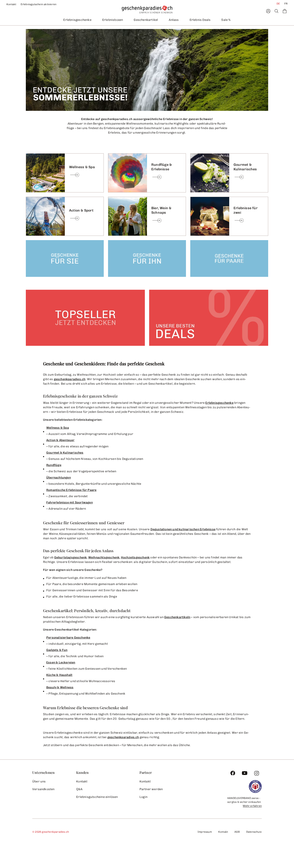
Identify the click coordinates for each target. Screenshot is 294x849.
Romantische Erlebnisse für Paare (71, 490)
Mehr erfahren (252, 805)
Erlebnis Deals (200, 20)
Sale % (226, 20)
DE (278, 3)
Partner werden (151, 789)
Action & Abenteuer (60, 440)
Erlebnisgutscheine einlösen (97, 797)
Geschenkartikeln (177, 617)
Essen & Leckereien (60, 662)
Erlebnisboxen (112, 20)
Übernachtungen (58, 477)
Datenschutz (254, 831)
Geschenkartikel (146, 20)
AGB (237, 831)
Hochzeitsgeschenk (135, 557)
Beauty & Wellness (59, 687)
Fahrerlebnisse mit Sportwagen (69, 502)
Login (143, 797)
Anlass (174, 20)
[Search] (276, 11)
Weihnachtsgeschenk (104, 557)
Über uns (39, 781)
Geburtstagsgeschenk (70, 557)
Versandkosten (43, 789)
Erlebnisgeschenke (77, 20)
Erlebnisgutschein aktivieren (39, 4)
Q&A (79, 789)
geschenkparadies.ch (69, 379)
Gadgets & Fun (57, 650)
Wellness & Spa (57, 428)
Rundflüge (53, 465)
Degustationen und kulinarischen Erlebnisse (182, 529)
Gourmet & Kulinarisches (65, 452)
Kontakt (11, 4)
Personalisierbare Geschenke (68, 637)
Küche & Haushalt (59, 675)
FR (286, 3)
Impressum (205, 831)
